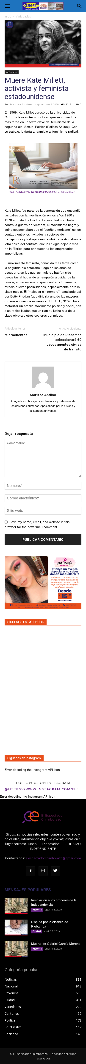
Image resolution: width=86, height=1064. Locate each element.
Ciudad (37, 931)
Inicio (8, 16)
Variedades (23, 16)
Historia (37, 909)
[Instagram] (43, 871)
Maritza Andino (21, 104)
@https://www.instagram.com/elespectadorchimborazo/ (43, 789)
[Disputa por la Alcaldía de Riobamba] (16, 927)
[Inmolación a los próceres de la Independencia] (16, 906)
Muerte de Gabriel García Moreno (55, 943)
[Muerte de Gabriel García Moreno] (16, 949)
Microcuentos (16, 335)
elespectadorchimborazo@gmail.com (53, 858)
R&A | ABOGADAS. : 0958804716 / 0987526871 (42, 192)
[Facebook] (30, 871)
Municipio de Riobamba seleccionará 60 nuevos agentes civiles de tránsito (62, 342)
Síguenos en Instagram (24, 758)
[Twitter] (55, 871)
